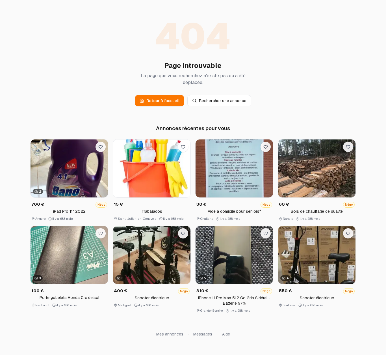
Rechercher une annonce (222, 100)
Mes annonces (169, 334)
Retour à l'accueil (162, 100)
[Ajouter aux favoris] (101, 147)
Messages (202, 334)
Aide (226, 334)
